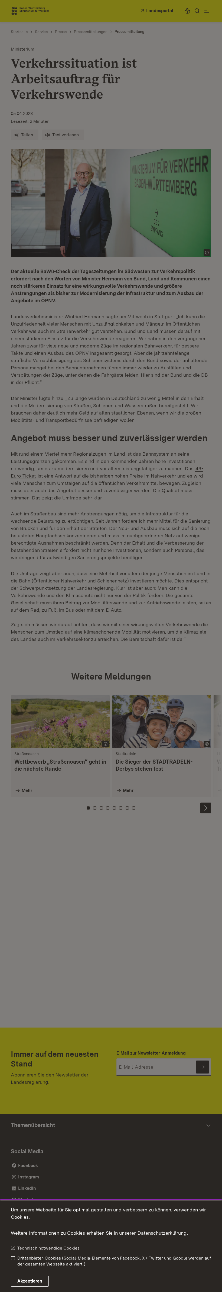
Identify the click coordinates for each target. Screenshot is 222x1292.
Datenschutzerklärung (162, 1233)
